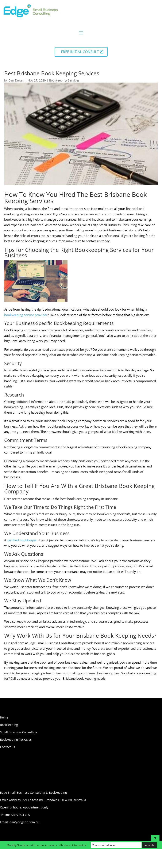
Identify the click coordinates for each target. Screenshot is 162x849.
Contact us (7, 747)
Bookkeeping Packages (16, 740)
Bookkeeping (9, 725)
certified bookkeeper (22, 540)
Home (4, 717)
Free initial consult (80, 51)
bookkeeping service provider (25, 315)
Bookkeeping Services (64, 80)
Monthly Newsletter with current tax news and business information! (46, 845)
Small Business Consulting (18, 732)
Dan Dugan (16, 80)
